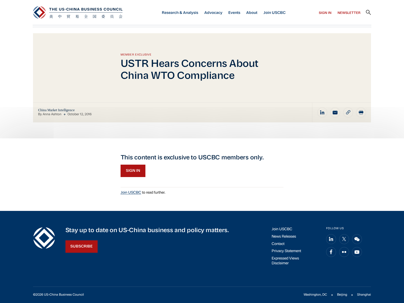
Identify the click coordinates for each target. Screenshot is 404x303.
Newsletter (349, 13)
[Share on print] (361, 112)
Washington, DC (315, 294)
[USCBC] (77, 12)
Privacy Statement (286, 251)
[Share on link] (348, 112)
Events (234, 13)
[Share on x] (344, 239)
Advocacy (213, 13)
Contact (278, 244)
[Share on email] (335, 112)
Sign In (325, 13)
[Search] (368, 13)
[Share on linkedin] (322, 112)
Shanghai (364, 294)
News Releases (284, 236)
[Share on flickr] (344, 252)
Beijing (342, 294)
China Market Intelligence (56, 110)
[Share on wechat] (357, 239)
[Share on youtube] (357, 252)
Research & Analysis (180, 13)
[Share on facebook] (331, 252)
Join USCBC (274, 13)
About (251, 13)
